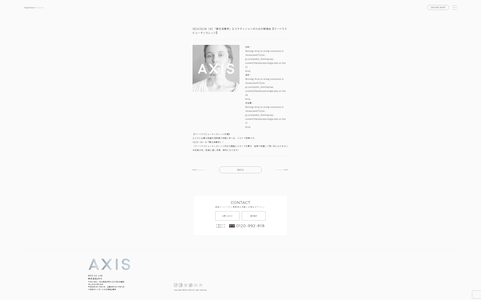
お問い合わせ (227, 216)
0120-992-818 (250, 226)
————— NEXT (282, 170)
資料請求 (253, 216)
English (40, 7)
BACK (240, 169)
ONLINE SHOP (438, 7)
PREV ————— (199, 170)
